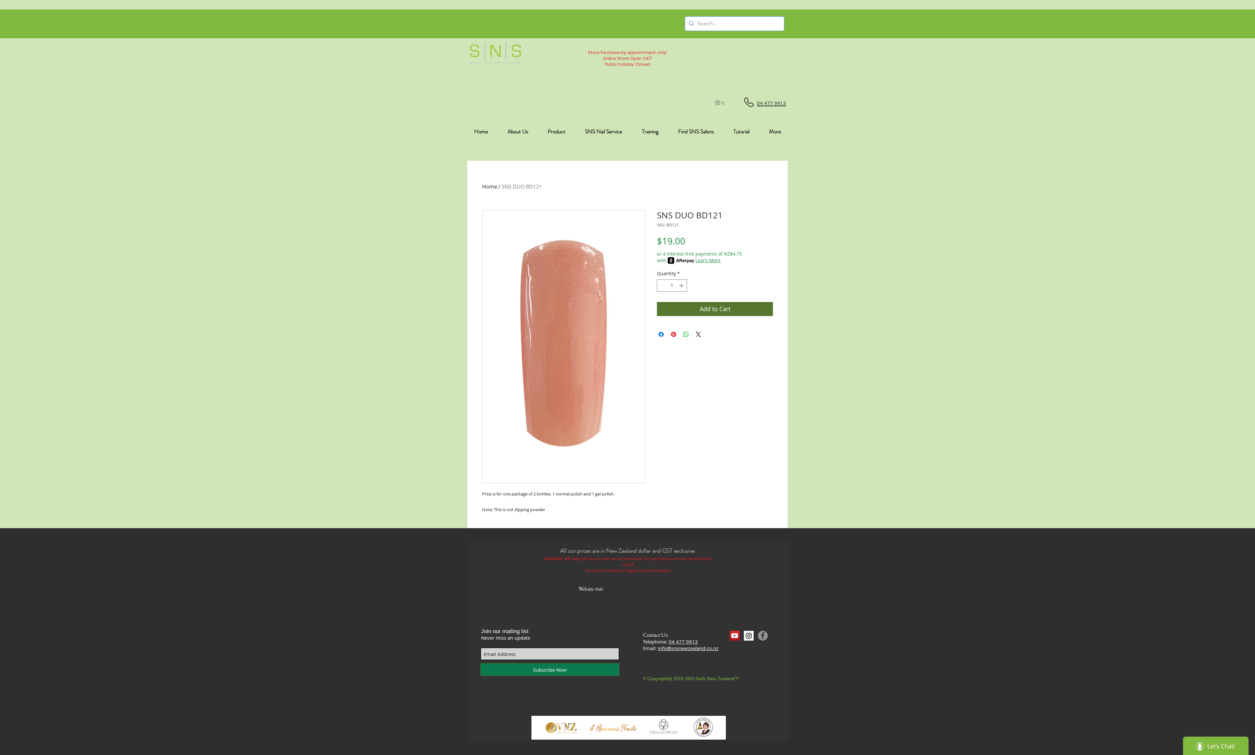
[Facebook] (763, 636)
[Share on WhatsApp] (686, 334)
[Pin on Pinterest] (674, 334)
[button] (721, 102)
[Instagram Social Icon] (749, 636)
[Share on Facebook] (661, 334)
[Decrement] (662, 285)
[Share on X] (698, 334)
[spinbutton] (672, 285)
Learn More (708, 260)
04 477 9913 (683, 641)
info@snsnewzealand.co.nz (688, 648)
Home (489, 186)
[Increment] (682, 285)
